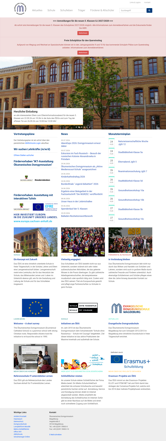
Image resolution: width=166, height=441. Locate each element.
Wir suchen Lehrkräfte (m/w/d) (32, 149)
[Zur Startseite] (20, 8)
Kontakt (147, 2)
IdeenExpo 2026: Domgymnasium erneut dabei (80, 144)
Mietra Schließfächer (21, 429)
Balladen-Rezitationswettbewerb (77, 216)
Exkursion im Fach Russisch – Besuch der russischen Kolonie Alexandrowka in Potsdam (81, 156)
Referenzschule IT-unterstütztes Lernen (33, 376)
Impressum (18, 419)
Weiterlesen (83, 33)
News (64, 134)
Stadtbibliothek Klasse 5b (130, 209)
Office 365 (17, 432)
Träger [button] (81, 10)
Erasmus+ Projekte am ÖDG (122, 376)
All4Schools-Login (33, 143)
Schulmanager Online (22, 437)
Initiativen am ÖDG (70, 323)
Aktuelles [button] (37, 10)
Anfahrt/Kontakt (20, 416)
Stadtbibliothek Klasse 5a (130, 152)
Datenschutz (18, 421)
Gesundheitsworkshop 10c (131, 219)
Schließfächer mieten (71, 376)
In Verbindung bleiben (119, 259)
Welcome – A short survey (26, 323)
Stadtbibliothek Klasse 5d (130, 181)
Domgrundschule (20, 424)
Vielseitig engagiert (70, 259)
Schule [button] (51, 10)
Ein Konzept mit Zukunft (25, 259)
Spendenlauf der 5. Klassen (74, 208)
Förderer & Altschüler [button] (102, 10)
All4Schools (18, 434)
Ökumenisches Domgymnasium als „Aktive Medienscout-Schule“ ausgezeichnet (82, 168)
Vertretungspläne (24, 134)
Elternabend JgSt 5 (127, 161)
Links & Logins (135, 2)
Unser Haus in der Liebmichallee (76, 201)
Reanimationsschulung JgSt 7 (132, 171)
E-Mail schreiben (55, 435)
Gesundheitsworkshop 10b (131, 200)
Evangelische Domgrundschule (124, 323)
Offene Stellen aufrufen (24, 155)
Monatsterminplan (119, 134)
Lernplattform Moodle (22, 427)
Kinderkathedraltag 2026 (73, 176)
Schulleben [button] (66, 10)
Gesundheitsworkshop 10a (131, 190)
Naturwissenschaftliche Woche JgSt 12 (133, 143)
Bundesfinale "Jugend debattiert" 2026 (79, 184)
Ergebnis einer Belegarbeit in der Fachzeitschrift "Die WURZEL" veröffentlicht (82, 192)
